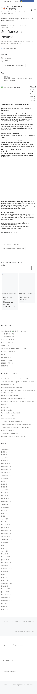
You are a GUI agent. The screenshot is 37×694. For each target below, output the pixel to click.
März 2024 (4, 522)
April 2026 (4, 458)
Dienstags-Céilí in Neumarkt (10, 395)
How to (4, 354)
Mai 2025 (4, 487)
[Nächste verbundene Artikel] (33, 268)
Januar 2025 (5, 498)
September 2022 (6, 568)
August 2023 (5, 542)
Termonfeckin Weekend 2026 (10, 413)
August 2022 (5, 571)
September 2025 (6, 475)
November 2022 (6, 563)
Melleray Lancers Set (7, 430)
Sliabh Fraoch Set (6, 410)
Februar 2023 (5, 557)
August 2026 (5, 449)
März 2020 (4, 586)
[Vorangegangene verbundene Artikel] (29, 268)
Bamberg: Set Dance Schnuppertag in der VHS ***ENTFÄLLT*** (9, 302)
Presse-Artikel (7, 363)
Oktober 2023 (5, 536)
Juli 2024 (4, 510)
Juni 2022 (4, 574)
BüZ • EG (7, 77)
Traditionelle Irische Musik (9, 433)
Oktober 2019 (5, 598)
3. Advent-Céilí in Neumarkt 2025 (11, 422)
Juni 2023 (4, 545)
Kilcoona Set (5, 407)
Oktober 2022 (5, 566)
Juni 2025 (4, 484)
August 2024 (5, 507)
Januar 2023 (5, 560)
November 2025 (6, 469)
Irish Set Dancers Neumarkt (17, 684)
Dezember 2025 (6, 466)
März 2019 (4, 609)
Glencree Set (5, 404)
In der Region (25, 19)
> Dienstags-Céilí (8, 337)
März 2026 (4, 461)
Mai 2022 (4, 577)
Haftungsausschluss (17, 645)
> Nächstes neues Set (9, 340)
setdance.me (8, 41)
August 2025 (5, 478)
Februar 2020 (5, 589)
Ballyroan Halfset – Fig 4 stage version (13, 436)
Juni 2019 (4, 606)
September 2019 (6, 601)
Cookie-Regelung (8, 660)
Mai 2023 (4, 548)
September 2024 (6, 504)
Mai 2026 (4, 455)
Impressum (6, 645)
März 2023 (4, 554)
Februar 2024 (5, 525)
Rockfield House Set (7, 385)
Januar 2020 (5, 592)
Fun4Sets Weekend (8, 351)
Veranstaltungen (14, 19)
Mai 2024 (4, 516)
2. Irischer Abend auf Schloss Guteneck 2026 (15, 379)
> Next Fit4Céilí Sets (9, 343)
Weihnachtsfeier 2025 (8, 419)
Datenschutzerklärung (9, 671)
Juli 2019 (4, 603)
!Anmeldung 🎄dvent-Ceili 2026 (13, 331)
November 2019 (6, 595)
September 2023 (6, 539)
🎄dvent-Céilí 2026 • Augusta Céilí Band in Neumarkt (17, 382)
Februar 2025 (5, 496)
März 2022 (4, 580)
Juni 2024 (4, 513)
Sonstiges (5, 366)
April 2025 (4, 490)
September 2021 (6, 583)
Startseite (4, 19)
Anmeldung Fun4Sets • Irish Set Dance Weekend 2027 (18, 401)
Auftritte (5, 346)
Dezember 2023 (6, 531)
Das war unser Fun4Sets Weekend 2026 (13, 398)
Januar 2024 (5, 528)
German (24, 1)
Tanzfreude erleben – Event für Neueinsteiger (16, 425)
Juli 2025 (4, 481)
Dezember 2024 (6, 501)
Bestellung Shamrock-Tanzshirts (11, 388)
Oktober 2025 (5, 472)
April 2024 (4, 519)
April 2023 (4, 551)
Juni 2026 (4, 452)
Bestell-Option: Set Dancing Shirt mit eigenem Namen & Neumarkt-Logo (18, 391)
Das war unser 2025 (7, 416)
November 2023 (6, 533)
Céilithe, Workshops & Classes (13, 348)
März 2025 (4, 493)
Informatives (6, 357)
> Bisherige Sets (7, 334)
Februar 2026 (5, 464)
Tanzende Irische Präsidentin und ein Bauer (15, 427)
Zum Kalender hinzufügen (14, 65)
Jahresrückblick (7, 360)
